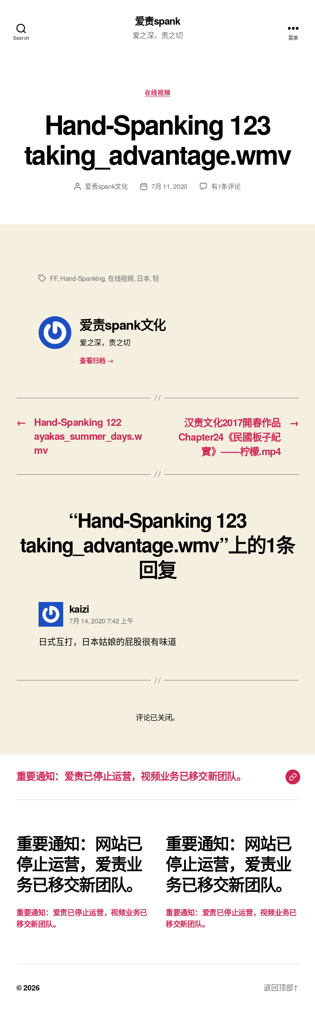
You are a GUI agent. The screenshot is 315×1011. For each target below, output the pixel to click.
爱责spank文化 (106, 186)
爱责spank (157, 20)
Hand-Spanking (82, 278)
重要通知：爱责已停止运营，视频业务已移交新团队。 (131, 776)
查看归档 (96, 360)
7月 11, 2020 (169, 186)
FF (53, 278)
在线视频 (157, 93)
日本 (143, 278)
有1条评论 (226, 186)
